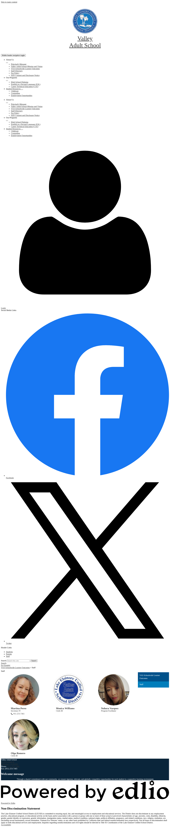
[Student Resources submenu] (22, 89)
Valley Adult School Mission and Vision (26, 66)
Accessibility (6, 825)
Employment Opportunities (21, 95)
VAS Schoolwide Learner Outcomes (25, 69)
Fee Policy (15, 73)
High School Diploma (19, 82)
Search (3, 661)
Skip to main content (9, 2)
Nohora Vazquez (109, 708)
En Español (5, 665)
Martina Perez (18, 708)
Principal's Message (18, 64)
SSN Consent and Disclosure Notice (25, 75)
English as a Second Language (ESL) (25, 84)
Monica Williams (65, 708)
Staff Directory (17, 71)
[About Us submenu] (7, 62)
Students (9, 652)
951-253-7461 (19, 714)
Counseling (15, 93)
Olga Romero (18, 753)
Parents (9, 654)
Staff (8, 656)
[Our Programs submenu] (7, 80)
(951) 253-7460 (13, 766)
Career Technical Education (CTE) (24, 87)
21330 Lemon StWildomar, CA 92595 (9, 763)
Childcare (15, 91)
